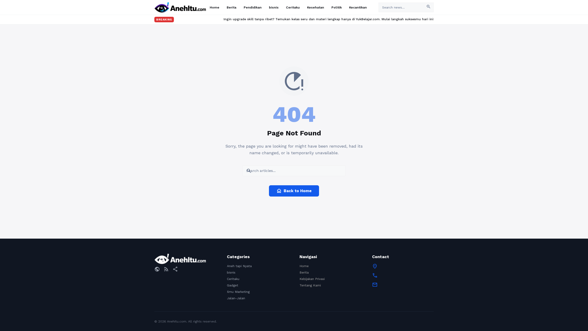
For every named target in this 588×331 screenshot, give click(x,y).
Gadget (232, 285)
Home (214, 7)
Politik (336, 7)
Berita (231, 7)
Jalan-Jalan (236, 298)
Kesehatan (315, 7)
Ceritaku (293, 7)
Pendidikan (253, 7)
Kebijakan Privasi (312, 279)
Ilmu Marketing (238, 292)
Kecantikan (358, 7)
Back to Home (294, 191)
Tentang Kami (310, 285)
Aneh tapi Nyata (239, 266)
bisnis (274, 7)
